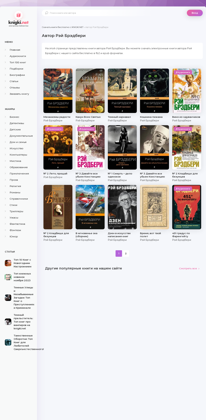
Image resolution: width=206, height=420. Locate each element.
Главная (15, 49)
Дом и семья (18, 142)
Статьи (14, 81)
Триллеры (16, 211)
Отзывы (15, 87)
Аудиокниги (18, 56)
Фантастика (17, 223)
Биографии (17, 74)
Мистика (15, 160)
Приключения (19, 173)
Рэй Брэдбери (52, 120)
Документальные (21, 135)
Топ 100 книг (18, 62)
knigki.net (18, 18)
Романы (15, 192)
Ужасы (14, 217)
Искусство (16, 148)
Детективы (17, 123)
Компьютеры (18, 154)
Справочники (19, 198)
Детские (15, 129)
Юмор (14, 236)
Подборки (16, 68)
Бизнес (14, 116)
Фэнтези (15, 230)
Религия (15, 186)
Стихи (13, 205)
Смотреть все (188, 268)
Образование (19, 167)
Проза (14, 179)
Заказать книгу (19, 93)
